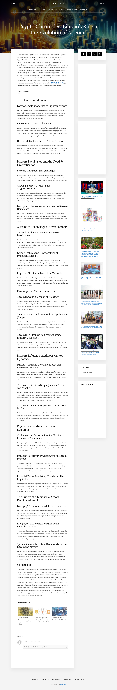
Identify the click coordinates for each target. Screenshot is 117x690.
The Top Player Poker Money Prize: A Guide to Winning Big (91, 197)
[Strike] (31, 647)
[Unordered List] (35, 647)
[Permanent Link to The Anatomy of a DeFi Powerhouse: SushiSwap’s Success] (59, 609)
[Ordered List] (33, 647)
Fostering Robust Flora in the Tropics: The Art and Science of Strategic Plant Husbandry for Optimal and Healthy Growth (90, 254)
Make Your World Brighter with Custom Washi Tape (90, 229)
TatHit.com (63, 684)
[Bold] (24, 647)
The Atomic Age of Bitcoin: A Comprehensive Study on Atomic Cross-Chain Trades (42, 620)
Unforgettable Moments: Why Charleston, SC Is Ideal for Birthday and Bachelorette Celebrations (91, 303)
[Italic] (27, 647)
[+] (46, 646)
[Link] (42, 647)
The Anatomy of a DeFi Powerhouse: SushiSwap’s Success (59, 620)
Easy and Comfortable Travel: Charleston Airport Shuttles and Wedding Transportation (90, 352)
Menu (102, 4)
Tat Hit (59, 3)
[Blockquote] (38, 647)
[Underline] (29, 647)
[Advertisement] (92, 90)
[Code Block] (40, 647)
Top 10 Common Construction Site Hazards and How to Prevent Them (92, 326)
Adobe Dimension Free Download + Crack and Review (91, 278)
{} (44, 646)
